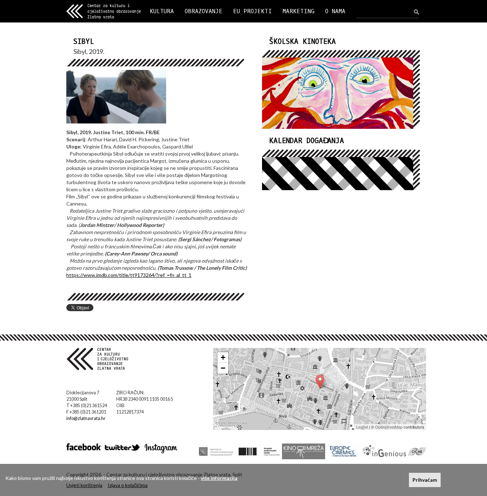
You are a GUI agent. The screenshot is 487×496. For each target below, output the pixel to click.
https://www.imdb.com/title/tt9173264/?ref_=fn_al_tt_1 (128, 275)
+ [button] (223, 357)
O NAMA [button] (335, 11)
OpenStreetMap (389, 427)
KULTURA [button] (162, 11)
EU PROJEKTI (252, 11)
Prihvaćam (424, 480)
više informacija (219, 478)
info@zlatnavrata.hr (86, 418)
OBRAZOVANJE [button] (203, 11)
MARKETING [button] (298, 11)
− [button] (223, 368)
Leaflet (362, 427)
